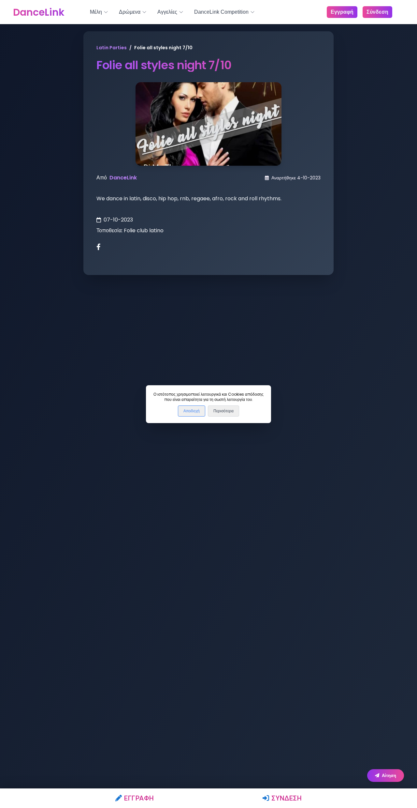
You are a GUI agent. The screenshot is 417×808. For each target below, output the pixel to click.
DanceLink (123, 177)
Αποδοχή (191, 411)
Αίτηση (389, 775)
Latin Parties (111, 47)
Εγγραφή (139, 798)
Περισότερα (223, 411)
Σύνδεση (286, 798)
